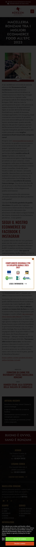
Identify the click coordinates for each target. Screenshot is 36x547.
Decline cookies (19, 543)
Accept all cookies (20, 539)
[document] (18, 273)
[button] (33, 259)
